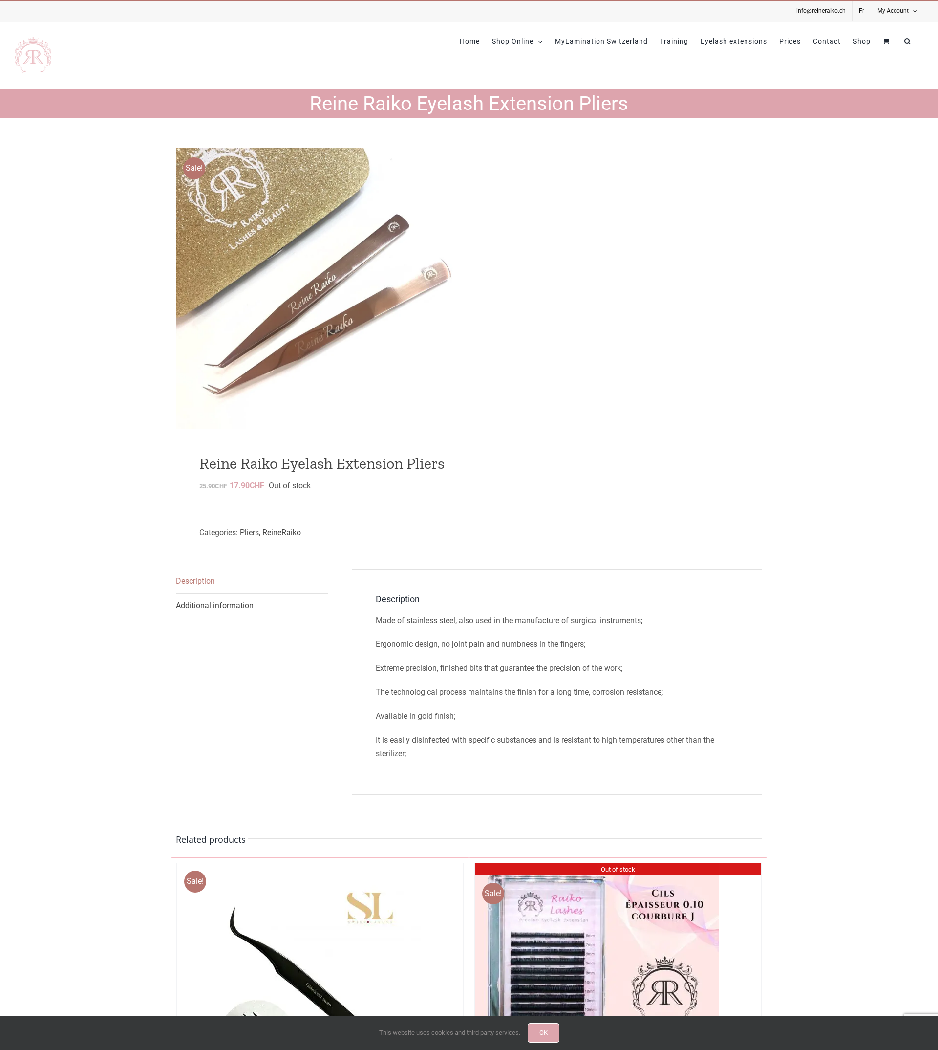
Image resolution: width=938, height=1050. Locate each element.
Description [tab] (195, 581)
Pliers (249, 532)
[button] (907, 41)
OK (543, 1032)
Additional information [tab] (215, 605)
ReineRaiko (281, 532)
